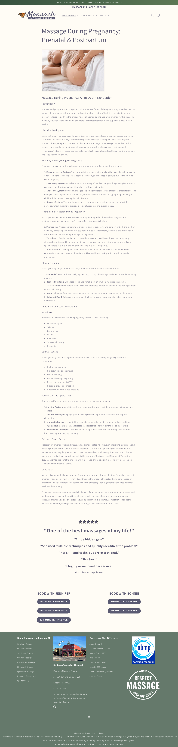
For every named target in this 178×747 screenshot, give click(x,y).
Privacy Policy (70, 744)
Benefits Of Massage (98, 667)
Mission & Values (96, 658)
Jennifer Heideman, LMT (100, 648)
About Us (59, 744)
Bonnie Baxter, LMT (98, 653)
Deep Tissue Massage (26, 662)
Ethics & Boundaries (98, 662)
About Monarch (96, 644)
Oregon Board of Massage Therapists (116, 740)
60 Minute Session (24, 648)
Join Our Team (96, 676)
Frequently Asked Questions (101, 671)
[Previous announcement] (18, 2)
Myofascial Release (25, 667)
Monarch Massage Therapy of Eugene (91, 733)
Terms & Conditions (86, 744)
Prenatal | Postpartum (26, 676)
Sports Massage (23, 680)
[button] (69, 15)
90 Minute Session (24, 644)
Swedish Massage (24, 658)
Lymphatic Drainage (25, 671)
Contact (119, 744)
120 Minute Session (25, 653)
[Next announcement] (160, 2)
